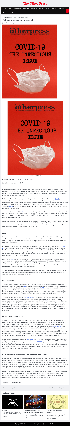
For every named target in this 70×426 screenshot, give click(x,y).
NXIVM (4, 410)
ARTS (9, 9)
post (24, 286)
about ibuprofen (28, 297)
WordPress (52, 424)
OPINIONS (26, 9)
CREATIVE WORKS (44, 9)
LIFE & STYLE (17, 9)
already (39, 341)
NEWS (4, 9)
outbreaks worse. (20, 239)
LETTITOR (61, 9)
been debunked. (56, 326)
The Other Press (35, 3)
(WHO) (57, 199)
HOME (12, 12)
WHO (47, 301)
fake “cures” (30, 339)
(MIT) (11, 206)
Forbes (12, 259)
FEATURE (53, 9)
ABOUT (5, 12)
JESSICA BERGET (16, 382)
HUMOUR (34, 9)
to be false (42, 288)
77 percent (25, 212)
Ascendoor (40, 424)
